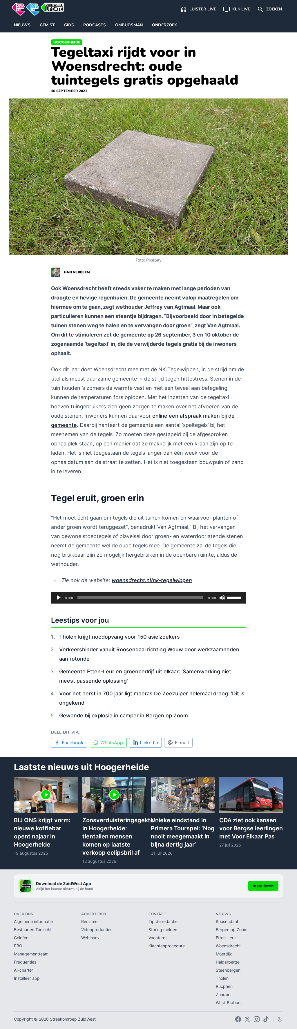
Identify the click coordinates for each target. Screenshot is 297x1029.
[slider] (235, 597)
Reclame (89, 921)
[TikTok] (266, 1019)
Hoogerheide (66, 42)
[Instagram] (257, 1019)
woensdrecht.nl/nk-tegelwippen (152, 580)
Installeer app (27, 978)
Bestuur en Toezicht (33, 929)
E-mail (182, 742)
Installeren (263, 885)
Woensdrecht (228, 945)
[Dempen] (222, 598)
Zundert (223, 994)
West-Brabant (229, 1002)
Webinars (90, 937)
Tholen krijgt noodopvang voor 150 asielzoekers (119, 637)
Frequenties (25, 961)
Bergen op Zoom (231, 929)
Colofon (21, 937)
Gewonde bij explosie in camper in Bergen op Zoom (123, 715)
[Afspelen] (58, 598)
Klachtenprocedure (166, 945)
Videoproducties (96, 929)
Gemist (47, 25)
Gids (69, 25)
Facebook (73, 742)
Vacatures (157, 937)
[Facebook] (238, 1019)
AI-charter (23, 970)
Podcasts (94, 25)
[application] (148, 598)
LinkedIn (149, 742)
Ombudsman (129, 25)
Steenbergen (228, 970)
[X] (247, 1019)
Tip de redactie (163, 921)
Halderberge (228, 961)
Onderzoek (164, 25)
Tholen (222, 978)
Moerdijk (224, 953)
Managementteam (31, 953)
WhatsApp (111, 742)
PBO (18, 945)
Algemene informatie (33, 921)
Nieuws (22, 25)
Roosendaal (227, 921)
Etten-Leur (226, 937)
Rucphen (224, 986)
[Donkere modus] (280, 1019)
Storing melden (162, 929)
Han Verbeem (77, 272)
